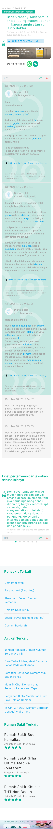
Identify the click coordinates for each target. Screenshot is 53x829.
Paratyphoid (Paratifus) (19, 590)
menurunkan (34, 360)
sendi (15, 325)
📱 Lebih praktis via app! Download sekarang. (26, 163)
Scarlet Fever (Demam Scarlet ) (24, 617)
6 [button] (36, 542)
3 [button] (24, 542)
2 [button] (20, 542)
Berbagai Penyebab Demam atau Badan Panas (25, 674)
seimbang (10, 248)
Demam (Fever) (14, 582)
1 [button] (16, 542)
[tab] (26, 266)
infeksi (29, 331)
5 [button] (32, 542)
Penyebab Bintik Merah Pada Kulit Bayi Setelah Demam (26, 698)
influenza (10, 335)
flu (35, 120)
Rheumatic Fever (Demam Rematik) (21, 600)
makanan (27, 245)
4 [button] (28, 542)
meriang (10, 126)
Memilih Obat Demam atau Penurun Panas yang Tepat (21, 686)
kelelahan (25, 215)
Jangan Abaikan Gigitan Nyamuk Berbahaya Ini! (25, 651)
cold (17, 338)
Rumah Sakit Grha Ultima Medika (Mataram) (20, 763)
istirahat (27, 344)
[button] (26, 78)
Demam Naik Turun (17, 610)
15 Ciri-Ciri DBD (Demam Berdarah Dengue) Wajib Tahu (26, 709)
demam (9, 114)
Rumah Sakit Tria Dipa (34, 32)
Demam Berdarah (16, 625)
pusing (41, 325)
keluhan (19, 111)
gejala (16, 123)
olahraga (37, 138)
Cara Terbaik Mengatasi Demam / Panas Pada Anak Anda (26, 663)
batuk (18, 114)
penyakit (27, 218)
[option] (26, 515)
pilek (25, 114)
